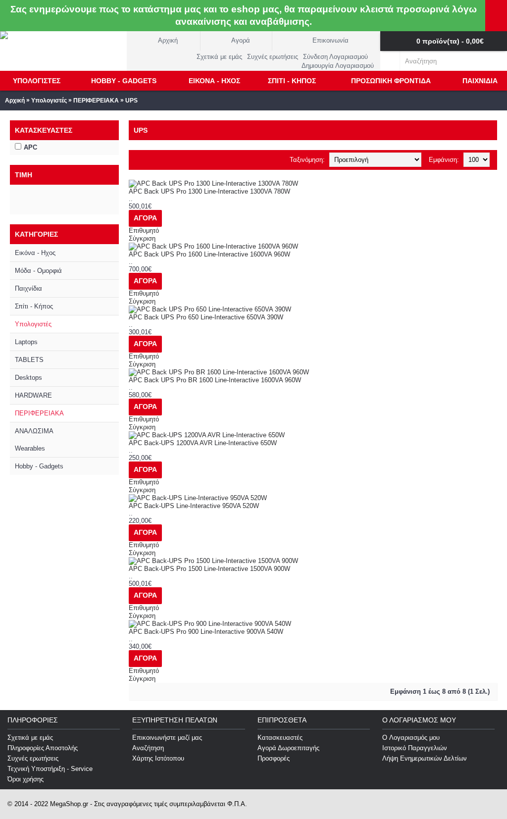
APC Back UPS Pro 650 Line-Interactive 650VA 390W (206, 317)
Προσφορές (273, 758)
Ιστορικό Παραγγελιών (414, 748)
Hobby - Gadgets (39, 466)
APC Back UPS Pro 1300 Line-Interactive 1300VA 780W (209, 191)
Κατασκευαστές (280, 737)
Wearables (30, 448)
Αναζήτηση (148, 748)
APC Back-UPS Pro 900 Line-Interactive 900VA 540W (206, 631)
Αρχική (15, 100)
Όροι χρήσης (25, 779)
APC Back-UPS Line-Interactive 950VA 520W (194, 506)
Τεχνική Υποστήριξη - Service (50, 768)
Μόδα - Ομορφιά (38, 270)
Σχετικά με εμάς (30, 737)
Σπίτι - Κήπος (34, 306)
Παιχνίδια (28, 288)
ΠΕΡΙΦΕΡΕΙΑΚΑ (96, 100)
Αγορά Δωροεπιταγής (288, 748)
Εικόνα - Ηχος (35, 252)
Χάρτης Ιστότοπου (158, 758)
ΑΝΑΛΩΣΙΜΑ (34, 431)
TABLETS (29, 359)
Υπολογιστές (49, 100)
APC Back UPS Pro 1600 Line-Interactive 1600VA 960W (209, 254)
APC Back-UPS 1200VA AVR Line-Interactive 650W (203, 443)
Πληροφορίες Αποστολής (42, 748)
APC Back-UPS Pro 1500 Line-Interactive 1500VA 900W (209, 568)
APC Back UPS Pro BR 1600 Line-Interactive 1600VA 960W (215, 380)
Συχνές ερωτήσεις (32, 758)
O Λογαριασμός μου (411, 737)
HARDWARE (33, 395)
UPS (131, 100)
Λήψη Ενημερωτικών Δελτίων (424, 758)
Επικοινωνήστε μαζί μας (167, 737)
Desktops (28, 377)
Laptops (26, 342)
